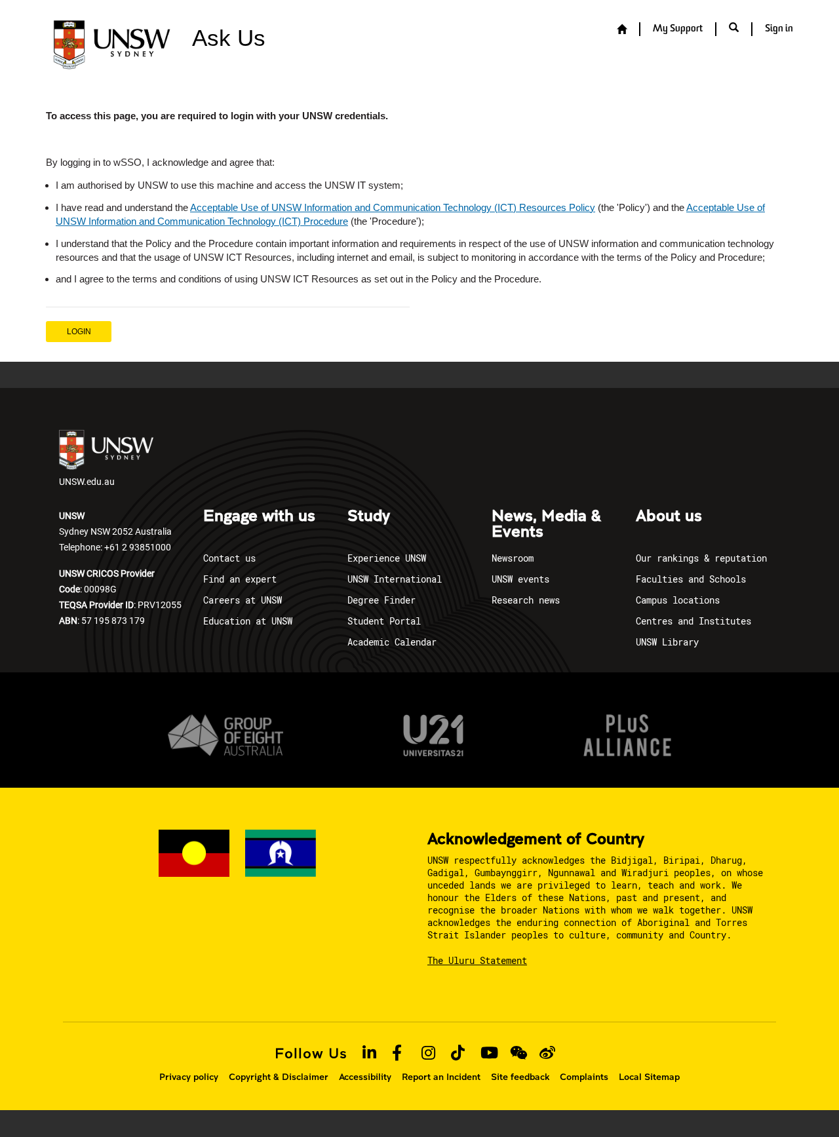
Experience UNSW (386, 558)
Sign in (779, 29)
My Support (678, 29)
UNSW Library (667, 642)
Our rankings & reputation (701, 558)
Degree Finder (381, 600)
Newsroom (513, 558)
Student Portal (384, 621)
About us (669, 516)
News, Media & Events (546, 524)
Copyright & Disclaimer (278, 1076)
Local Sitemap (649, 1076)
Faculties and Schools (691, 579)
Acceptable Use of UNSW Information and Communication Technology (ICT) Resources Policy (392, 207)
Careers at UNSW (242, 600)
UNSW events (520, 579)
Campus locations (678, 600)
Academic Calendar (392, 642)
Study (368, 516)
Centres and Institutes (693, 621)
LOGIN (79, 331)
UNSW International (394, 579)
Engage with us (259, 516)
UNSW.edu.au (87, 481)
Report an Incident (441, 1076)
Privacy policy (188, 1076)
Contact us (229, 558)
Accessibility (365, 1076)
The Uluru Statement (477, 960)
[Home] (621, 29)
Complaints (584, 1076)
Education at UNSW (247, 621)
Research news (526, 600)
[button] (734, 28)
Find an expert (240, 579)
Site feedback (520, 1076)
